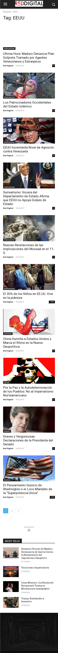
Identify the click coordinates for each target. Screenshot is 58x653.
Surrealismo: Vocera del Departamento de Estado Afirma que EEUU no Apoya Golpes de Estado (26, 198)
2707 (52, 497)
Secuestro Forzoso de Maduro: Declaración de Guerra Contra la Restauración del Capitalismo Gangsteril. (37, 553)
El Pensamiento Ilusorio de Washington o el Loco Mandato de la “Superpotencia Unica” (27, 489)
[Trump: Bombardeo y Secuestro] (11, 602)
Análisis (7, 480)
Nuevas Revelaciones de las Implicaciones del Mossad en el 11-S (28, 249)
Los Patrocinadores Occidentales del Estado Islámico (27, 104)
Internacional (9, 48)
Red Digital (8, 65)
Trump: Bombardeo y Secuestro (32, 600)
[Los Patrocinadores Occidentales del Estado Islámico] (29, 86)
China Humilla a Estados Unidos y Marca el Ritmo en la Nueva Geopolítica (27, 342)
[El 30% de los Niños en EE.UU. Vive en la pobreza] (29, 277)
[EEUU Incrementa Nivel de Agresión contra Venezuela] (29, 130)
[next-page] (18, 510)
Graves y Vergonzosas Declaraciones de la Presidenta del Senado (28, 440)
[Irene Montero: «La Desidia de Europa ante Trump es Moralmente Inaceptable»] (11, 586)
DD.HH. (7, 382)
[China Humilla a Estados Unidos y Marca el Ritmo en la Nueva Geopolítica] (29, 322)
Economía (8, 333)
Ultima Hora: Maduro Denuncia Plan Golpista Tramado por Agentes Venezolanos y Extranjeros (28, 57)
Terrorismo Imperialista (35, 567)
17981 (52, 302)
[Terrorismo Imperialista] (11, 571)
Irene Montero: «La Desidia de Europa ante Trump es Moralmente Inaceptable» (37, 585)
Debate (7, 431)
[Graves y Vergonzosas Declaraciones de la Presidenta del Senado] (29, 420)
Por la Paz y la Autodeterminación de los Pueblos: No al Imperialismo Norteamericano (28, 391)
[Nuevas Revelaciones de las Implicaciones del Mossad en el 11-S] (29, 228)
